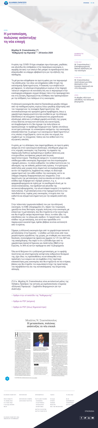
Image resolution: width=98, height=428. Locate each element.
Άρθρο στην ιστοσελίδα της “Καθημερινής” (32, 295)
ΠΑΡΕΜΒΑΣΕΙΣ (70, 400)
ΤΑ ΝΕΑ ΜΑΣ (78, 62)
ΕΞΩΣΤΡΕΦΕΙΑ (40, 402)
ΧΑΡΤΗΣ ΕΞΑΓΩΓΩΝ (40, 409)
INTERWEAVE (15, 418)
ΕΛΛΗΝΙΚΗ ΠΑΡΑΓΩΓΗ (10, 394)
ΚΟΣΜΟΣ (52, 402)
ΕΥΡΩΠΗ (52, 400)
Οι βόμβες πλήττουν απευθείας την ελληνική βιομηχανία (84, 100)
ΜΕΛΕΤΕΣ (53, 404)
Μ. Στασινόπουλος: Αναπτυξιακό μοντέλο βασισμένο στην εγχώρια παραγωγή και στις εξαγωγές (83, 84)
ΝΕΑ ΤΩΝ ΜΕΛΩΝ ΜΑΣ (56, 406)
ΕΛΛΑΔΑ (52, 399)
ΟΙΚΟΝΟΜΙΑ (39, 400)
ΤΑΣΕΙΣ (52, 394)
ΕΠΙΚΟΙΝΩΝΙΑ (86, 2)
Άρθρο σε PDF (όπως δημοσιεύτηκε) (29, 307)
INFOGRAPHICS (39, 394)
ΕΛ (93, 2)
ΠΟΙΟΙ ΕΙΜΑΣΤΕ (8, 399)
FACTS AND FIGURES (41, 399)
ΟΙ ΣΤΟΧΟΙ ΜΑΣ (8, 402)
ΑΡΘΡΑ (6, 30)
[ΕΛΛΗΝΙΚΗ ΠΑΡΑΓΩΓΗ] (15, 3)
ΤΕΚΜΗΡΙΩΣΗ (70, 402)
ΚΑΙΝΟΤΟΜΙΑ (39, 406)
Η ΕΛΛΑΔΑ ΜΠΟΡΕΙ (9, 404)
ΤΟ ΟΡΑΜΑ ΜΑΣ (8, 400)
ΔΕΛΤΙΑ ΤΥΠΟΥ (70, 404)
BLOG (67, 399)
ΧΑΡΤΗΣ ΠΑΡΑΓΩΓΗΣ (41, 411)
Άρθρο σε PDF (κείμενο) (24, 301)
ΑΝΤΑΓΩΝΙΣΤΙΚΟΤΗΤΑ (25, 400)
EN (91, 2)
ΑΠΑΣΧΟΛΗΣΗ (40, 404)
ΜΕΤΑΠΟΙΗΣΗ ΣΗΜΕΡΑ (25, 399)
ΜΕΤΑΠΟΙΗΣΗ (23, 394)
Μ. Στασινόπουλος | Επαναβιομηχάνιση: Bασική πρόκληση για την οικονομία (83, 68)
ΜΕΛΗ (5, 406)
